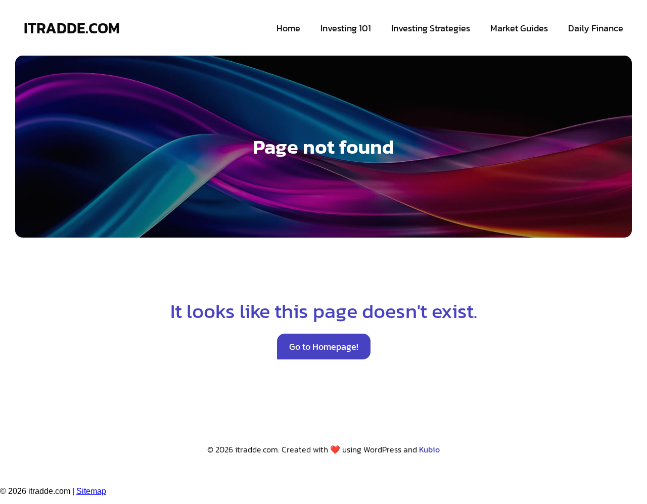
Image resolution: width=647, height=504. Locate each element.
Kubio (429, 449)
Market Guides (519, 28)
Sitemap (91, 491)
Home (288, 28)
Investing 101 (345, 28)
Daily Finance (595, 28)
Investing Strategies (430, 28)
